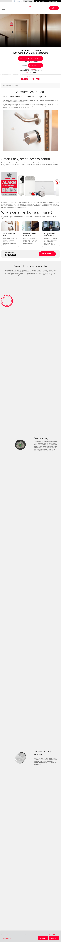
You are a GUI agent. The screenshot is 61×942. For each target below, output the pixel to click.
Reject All (53, 938)
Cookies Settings (7, 938)
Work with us (40, 1)
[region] (30, 936)
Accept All (42, 938)
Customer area (53, 1)
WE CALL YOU (33, 65)
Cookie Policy (52, 934)
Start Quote (52, 8)
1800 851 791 (28, 1)
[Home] (17, 1)
